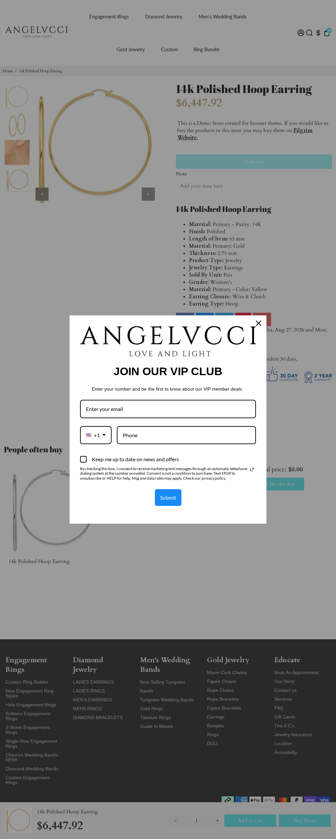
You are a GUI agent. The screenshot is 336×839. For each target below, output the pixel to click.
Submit (168, 497)
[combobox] (96, 435)
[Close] (258, 323)
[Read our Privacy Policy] (252, 469)
